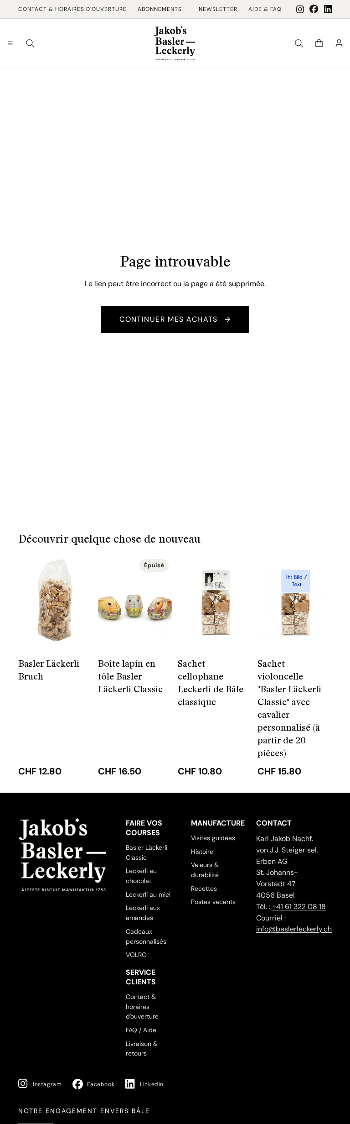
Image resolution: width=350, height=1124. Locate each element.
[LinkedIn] (328, 9)
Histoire (202, 851)
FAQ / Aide (141, 1030)
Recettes (204, 888)
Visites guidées (213, 838)
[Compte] (339, 43)
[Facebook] (314, 9)
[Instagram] (300, 9)
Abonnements (160, 9)
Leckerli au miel (148, 894)
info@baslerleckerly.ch (294, 929)
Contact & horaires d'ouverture (72, 9)
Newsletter (218, 9)
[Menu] (10, 43)
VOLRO (136, 955)
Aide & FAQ (265, 9)
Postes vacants (213, 902)
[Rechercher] (30, 43)
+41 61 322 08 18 (299, 906)
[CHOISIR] (78, 634)
